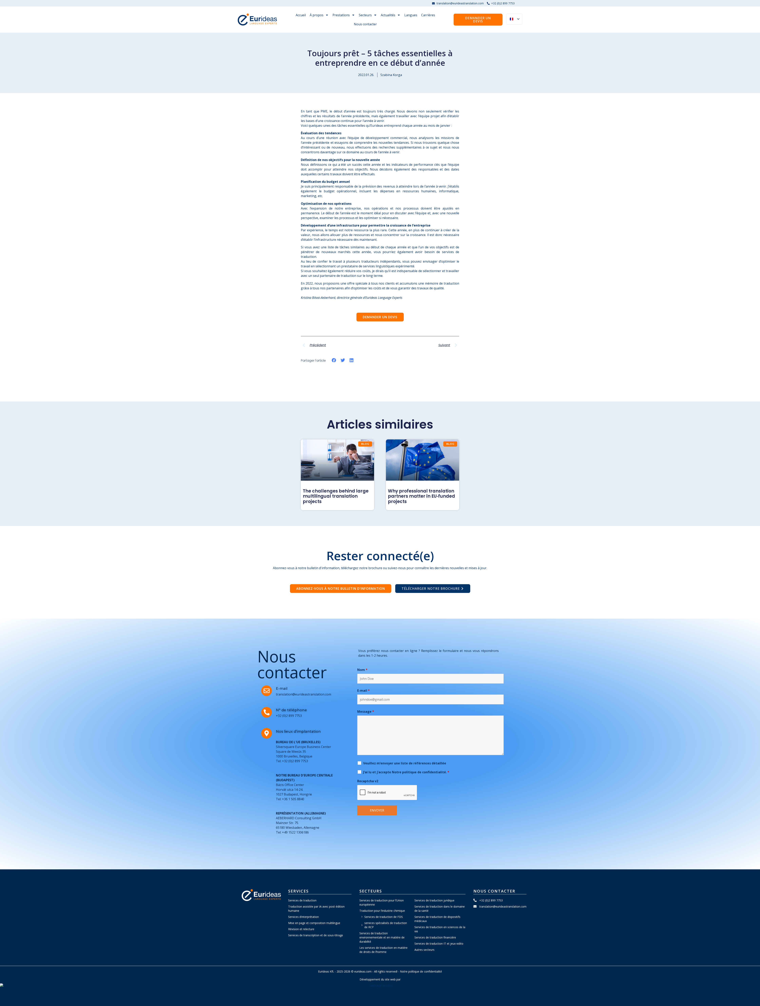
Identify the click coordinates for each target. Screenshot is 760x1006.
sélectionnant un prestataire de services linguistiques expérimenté (364, 266)
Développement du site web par (380, 979)
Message (365, 712)
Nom (362, 670)
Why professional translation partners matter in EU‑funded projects (421, 496)
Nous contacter (365, 24)
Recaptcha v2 (367, 781)
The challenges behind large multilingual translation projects (336, 496)
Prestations (341, 15)
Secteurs (365, 15)
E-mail (363, 691)
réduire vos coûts (357, 271)
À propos (316, 15)
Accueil (301, 15)
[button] (334, 360)
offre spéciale (357, 283)
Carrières (428, 15)
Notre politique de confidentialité (421, 971)
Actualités (388, 15)
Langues (410, 15)
